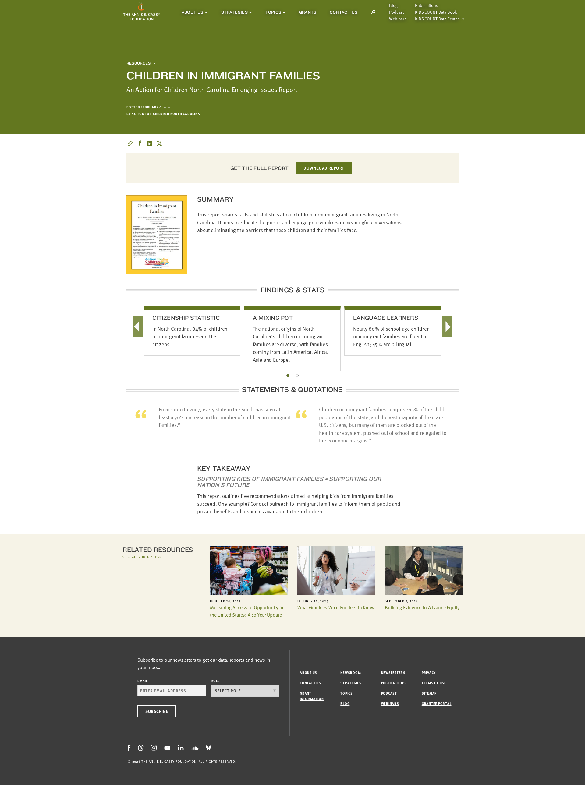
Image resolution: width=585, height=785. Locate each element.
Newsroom (350, 672)
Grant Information (312, 696)
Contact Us (343, 12)
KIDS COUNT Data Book (436, 12)
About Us (193, 12)
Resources (138, 63)
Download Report (323, 168)
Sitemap (429, 693)
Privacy (429, 672)
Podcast (396, 12)
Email (142, 680)
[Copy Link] (130, 143)
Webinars (397, 19)
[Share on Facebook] (140, 143)
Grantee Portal (437, 703)
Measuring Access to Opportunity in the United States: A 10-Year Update (246, 611)
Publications (426, 5)
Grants (307, 12)
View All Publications (142, 557)
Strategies (234, 12)
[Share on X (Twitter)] (159, 143)
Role (215, 680)
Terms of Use (434, 682)
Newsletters (393, 672)
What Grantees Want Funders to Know (335, 607)
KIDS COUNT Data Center (437, 19)
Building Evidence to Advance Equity (422, 607)
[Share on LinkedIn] (149, 143)
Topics (273, 12)
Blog (393, 5)
